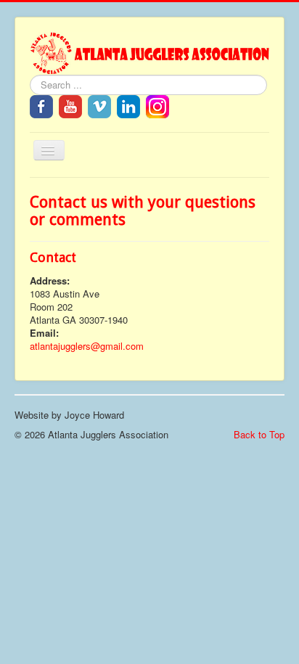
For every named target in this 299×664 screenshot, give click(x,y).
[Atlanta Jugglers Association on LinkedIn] (128, 105)
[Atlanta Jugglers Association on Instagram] (157, 105)
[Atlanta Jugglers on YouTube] (70, 105)
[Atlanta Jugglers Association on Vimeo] (99, 105)
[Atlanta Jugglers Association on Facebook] (41, 105)
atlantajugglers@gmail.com (87, 346)
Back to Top (259, 434)
